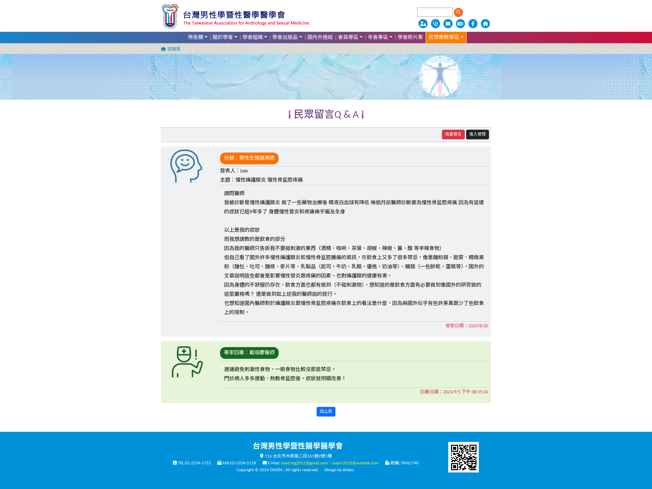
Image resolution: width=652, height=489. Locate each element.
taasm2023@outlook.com (355, 463)
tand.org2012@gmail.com (304, 463)
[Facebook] (473, 23)
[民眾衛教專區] (436, 23)
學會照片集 (410, 37)
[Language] (461, 23)
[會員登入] (423, 23)
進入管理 (477, 134)
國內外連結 (320, 37)
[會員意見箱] (448, 23)
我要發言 (453, 134)
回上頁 (326, 412)
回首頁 (174, 49)
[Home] (485, 23)
